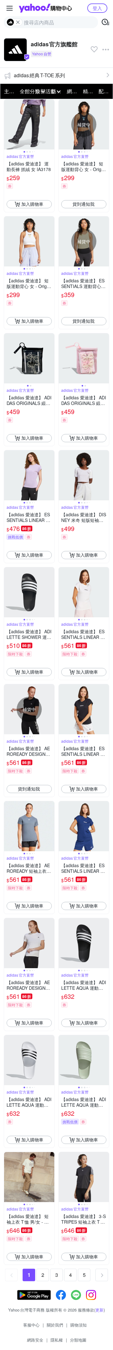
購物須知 (78, 1325)
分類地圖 (78, 1340)
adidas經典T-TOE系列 (39, 75)
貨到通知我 (83, 204)
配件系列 (104, 91)
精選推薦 (89, 91)
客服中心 (31, 1325)
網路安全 (35, 1340)
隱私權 (57, 1340)
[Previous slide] (8, 124)
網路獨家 (73, 91)
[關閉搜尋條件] (18, 22)
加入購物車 (32, 204)
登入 (97, 8)
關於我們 (55, 1325)
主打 (9, 91)
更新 (99, 1310)
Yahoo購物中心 (45, 8)
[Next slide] (50, 124)
